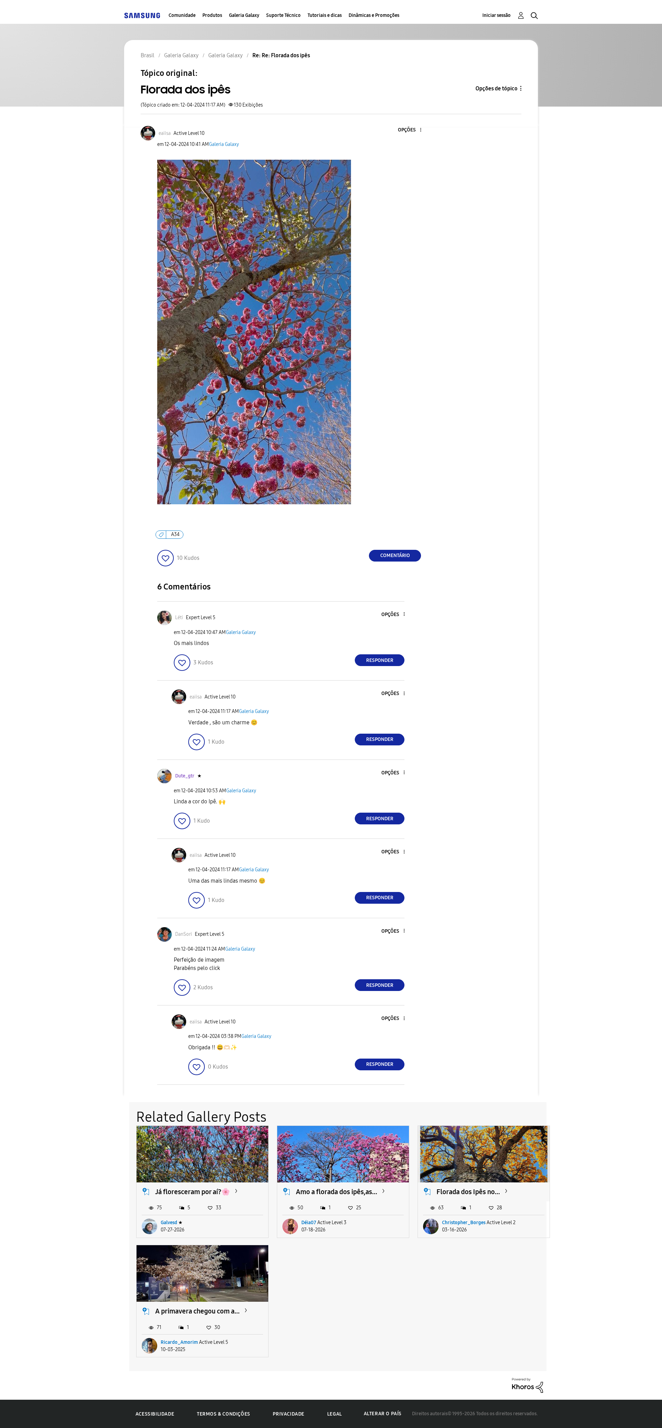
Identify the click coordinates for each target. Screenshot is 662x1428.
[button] (409, 130)
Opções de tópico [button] (496, 88)
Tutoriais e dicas (325, 15)
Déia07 (308, 1223)
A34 (175, 534)
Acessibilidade (155, 1414)
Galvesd (169, 1223)
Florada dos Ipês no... (468, 1192)
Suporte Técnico (283, 15)
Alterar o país (383, 1414)
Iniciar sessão (496, 15)
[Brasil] (142, 15)
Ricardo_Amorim (179, 1342)
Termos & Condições (223, 1414)
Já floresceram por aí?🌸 (192, 1192)
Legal (334, 1414)
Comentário (395, 555)
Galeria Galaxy (244, 15)
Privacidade (288, 1414)
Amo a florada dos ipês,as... (336, 1192)
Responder (379, 660)
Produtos (212, 15)
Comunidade (182, 15)
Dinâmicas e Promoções (374, 15)
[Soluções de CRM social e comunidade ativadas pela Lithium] (527, 1385)
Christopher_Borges (463, 1223)
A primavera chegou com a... (197, 1311)
